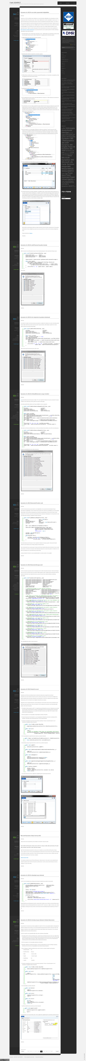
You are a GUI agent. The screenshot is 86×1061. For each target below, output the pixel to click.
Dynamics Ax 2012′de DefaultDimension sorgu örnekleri (35, 394)
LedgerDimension (65, 154)
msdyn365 (66, 166)
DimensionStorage (16, 586)
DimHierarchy (16, 587)
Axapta (72, 128)
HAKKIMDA (67, 3)
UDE (63, 184)
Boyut (18, 336)
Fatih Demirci (16, 19)
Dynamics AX (16, 25)
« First (23, 1051)
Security (63, 182)
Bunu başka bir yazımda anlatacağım (27, 29)
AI (62, 128)
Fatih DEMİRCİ (15, 3)
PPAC (74, 179)
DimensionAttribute (15, 265)
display (73, 135)
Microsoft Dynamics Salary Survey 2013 (31, 835)
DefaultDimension (16, 338)
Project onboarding (66, 181)
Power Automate (66, 176)
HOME (60, 3)
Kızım (62, 66)
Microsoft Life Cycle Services (68, 163)
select (18, 420)
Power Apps (65, 173)
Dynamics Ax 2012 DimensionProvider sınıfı (32, 503)
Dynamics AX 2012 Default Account (30, 689)
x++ (18, 26)
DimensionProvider (15, 523)
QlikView (63, 68)
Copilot (63, 57)
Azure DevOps (67, 131)
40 (51, 1051)
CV (74, 3)
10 (28, 1051)
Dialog (18, 894)
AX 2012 (17, 24)
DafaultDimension (16, 585)
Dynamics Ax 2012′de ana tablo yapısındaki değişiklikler (35, 12)
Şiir (62, 70)
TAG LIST (73, 49)
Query (18, 524)
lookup (66, 155)
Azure (64, 130)
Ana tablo (17, 31)
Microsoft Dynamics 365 (68, 159)
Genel (63, 64)
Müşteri (17, 419)
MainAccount (16, 590)
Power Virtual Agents (68, 178)
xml (74, 186)
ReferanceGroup (16, 35)
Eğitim (63, 63)
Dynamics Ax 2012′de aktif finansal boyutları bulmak (34, 245)
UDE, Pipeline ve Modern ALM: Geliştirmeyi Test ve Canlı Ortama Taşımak (67, 83)
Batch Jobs (71, 132)
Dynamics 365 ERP (68, 142)
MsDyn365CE (68, 169)
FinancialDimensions (15, 941)
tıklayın (31, 233)
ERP (63, 153)
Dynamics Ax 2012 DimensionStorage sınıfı (32, 564)
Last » (57, 1051)
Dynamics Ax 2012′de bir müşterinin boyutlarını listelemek (35, 317)
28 (38, 1051)
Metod (70, 155)
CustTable (17, 337)
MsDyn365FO (68, 171)
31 (46, 1051)
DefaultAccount (16, 708)
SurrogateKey (16, 36)
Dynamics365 (72, 136)
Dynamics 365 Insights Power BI (68, 146)
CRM (66, 134)
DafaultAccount (16, 584)
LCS (72, 153)
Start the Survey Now (24, 857)
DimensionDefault (16, 522)
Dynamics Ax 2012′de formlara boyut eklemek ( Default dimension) (37, 920)
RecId (18, 34)
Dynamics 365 (64, 59)
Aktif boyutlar (16, 264)
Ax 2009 (66, 128)
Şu (21, 399)
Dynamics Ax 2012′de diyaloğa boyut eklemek (32, 875)
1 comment (17, 945)
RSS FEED (73, 44)
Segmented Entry (69, 182)
